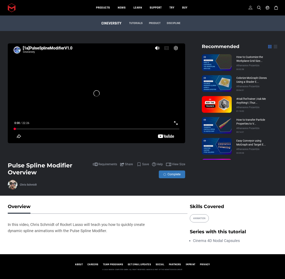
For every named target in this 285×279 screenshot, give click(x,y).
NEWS (122, 8)
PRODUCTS (103, 8)
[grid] (269, 46)
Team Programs (113, 264)
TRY (171, 8)
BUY (184, 8)
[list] (275, 46)
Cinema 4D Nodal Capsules (216, 240)
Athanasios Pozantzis (247, 65)
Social (160, 264)
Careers (92, 264)
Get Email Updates (139, 264)
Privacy (205, 264)
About (79, 264)
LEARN (137, 8)
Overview (19, 206)
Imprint (190, 264)
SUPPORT (156, 8)
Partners (175, 264)
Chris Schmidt (28, 184)
